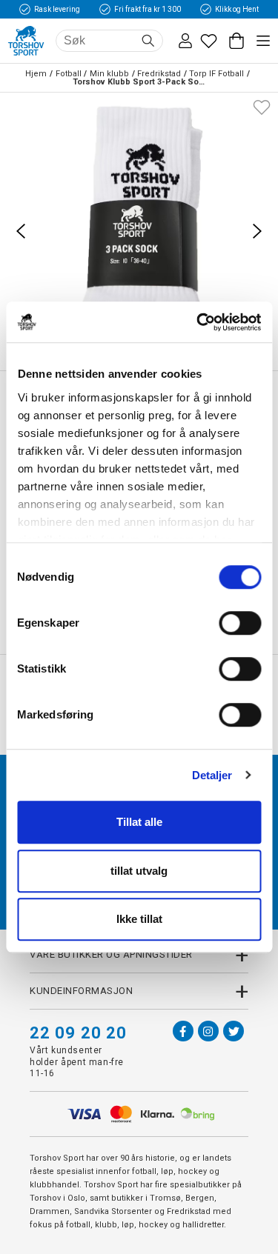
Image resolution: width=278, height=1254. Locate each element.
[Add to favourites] (262, 106)
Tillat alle (139, 822)
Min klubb (109, 74)
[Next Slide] (257, 232)
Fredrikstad (159, 74)
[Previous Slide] (21, 232)
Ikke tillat (139, 919)
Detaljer (212, 775)
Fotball (69, 74)
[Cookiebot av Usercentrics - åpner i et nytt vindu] (198, 322)
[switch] (240, 623)
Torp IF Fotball (216, 74)
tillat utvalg (139, 870)
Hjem (36, 74)
